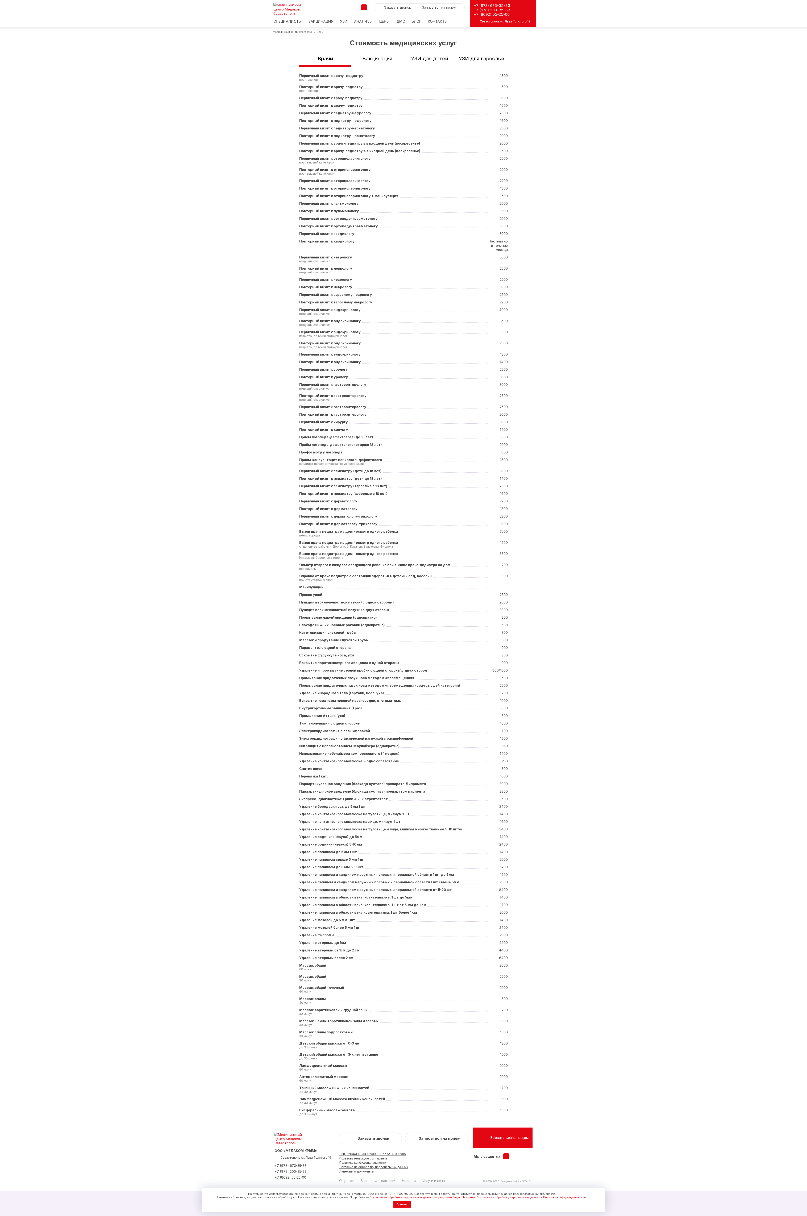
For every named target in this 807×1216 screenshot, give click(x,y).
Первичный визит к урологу (323, 369)
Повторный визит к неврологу (325, 268)
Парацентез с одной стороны (325, 648)
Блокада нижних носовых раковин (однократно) (342, 625)
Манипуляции (311, 587)
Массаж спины (312, 999)
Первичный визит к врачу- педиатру (331, 76)
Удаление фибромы (316, 935)
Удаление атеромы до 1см (322, 943)
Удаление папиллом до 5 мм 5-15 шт (331, 867)
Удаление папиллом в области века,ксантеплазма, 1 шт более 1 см (358, 912)
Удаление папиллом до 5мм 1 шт (328, 852)
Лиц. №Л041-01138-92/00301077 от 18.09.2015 (372, 1154)
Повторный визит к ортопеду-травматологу (338, 226)
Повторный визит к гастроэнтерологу (333, 396)
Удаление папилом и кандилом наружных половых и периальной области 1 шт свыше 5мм (379, 882)
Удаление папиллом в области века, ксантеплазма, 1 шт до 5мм (356, 897)
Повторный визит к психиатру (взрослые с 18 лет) (343, 493)
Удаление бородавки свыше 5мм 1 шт (332, 806)
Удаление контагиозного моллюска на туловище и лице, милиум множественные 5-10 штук (380, 829)
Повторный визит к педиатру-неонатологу (337, 136)
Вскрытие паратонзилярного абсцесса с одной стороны (349, 663)
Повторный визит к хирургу (323, 429)
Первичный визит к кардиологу (326, 234)
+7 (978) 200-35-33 (492, 10)
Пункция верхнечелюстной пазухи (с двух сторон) (344, 610)
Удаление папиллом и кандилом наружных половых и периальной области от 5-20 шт (375, 890)
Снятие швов (310, 769)
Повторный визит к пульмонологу (329, 211)
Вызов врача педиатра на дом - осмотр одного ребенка (348, 531)
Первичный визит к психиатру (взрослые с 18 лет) (343, 486)
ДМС (400, 21)
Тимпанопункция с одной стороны (329, 723)
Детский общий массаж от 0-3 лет (330, 1043)
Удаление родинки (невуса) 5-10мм (330, 844)
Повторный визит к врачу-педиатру (331, 87)
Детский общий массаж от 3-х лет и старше (338, 1054)
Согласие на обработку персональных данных (508, 1197)
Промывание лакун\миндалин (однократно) (338, 617)
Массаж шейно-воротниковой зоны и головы (338, 1021)
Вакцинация (321, 21)
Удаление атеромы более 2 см (326, 958)
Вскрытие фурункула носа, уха (326, 655)
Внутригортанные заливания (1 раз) (330, 708)
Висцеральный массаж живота (327, 1110)
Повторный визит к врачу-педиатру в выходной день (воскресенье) (359, 151)
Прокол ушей (310, 595)
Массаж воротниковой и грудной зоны (333, 1010)
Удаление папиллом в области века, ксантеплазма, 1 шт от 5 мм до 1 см (362, 905)
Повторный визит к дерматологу (328, 509)
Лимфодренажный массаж (323, 1065)
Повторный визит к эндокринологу (330, 321)
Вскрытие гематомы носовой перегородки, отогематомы (350, 700)
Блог (416, 21)
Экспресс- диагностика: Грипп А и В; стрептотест (343, 799)
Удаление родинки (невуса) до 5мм (330, 837)
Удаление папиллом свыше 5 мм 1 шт (332, 859)
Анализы (363, 21)
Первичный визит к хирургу (323, 422)
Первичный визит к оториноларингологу (335, 158)
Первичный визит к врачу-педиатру (331, 98)
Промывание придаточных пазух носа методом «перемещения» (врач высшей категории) (379, 685)
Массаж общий (312, 965)
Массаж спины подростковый (326, 1032)
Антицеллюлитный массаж (323, 1077)
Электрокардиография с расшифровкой (334, 731)
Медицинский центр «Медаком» (293, 31)
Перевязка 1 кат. (313, 776)
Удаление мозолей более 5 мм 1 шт (330, 927)
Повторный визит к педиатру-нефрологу (335, 121)
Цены (384, 21)
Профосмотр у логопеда (321, 452)
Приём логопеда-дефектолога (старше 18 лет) (340, 445)
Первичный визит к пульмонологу (329, 203)
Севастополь (489, 21)
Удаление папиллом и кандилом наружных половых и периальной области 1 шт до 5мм (376, 874)
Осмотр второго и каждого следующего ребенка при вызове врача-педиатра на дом (374, 565)
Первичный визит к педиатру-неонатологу (337, 128)
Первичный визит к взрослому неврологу (335, 294)
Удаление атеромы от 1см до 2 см (329, 950)
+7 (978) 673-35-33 (492, 5)
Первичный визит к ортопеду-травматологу (338, 218)
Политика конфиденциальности (564, 1197)
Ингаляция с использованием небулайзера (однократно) (349, 746)
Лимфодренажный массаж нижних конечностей (342, 1099)
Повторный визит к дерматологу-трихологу (338, 524)
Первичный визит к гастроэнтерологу (332, 384)
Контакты (438, 21)
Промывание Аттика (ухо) (322, 716)
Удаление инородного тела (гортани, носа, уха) (341, 693)
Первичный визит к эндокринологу (330, 310)
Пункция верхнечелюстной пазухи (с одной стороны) (346, 602)
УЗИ (343, 21)
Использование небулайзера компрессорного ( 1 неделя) (349, 753)
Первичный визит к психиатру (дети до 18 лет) (340, 471)
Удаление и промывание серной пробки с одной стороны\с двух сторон (363, 670)
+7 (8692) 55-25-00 (492, 14)
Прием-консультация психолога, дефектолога (340, 460)
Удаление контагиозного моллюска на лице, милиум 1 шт (350, 821)
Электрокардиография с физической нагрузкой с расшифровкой (356, 738)
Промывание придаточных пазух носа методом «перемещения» (356, 678)
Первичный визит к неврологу (325, 257)
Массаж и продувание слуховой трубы (334, 640)
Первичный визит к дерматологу (328, 501)
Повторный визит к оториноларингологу (335, 169)
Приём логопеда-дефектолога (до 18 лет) (336, 437)
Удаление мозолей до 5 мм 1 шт (327, 920)
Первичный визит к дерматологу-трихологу (338, 516)
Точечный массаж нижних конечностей (334, 1088)
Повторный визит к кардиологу (327, 241)
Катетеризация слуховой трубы (327, 632)
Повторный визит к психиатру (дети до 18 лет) (340, 478)
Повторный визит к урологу (323, 377)
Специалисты (287, 21)
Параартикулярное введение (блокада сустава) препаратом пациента (362, 791)
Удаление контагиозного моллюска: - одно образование (349, 761)
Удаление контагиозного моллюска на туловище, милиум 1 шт (354, 814)
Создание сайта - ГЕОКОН (516, 1181)
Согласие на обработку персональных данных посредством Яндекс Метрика (422, 1197)
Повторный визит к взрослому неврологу (335, 302)
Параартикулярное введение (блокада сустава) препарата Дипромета (362, 784)
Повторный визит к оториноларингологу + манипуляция (348, 196)
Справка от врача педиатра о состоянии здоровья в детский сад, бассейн (365, 576)
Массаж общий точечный (321, 987)
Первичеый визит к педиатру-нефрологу (335, 113)
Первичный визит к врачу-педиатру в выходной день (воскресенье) (359, 143)
